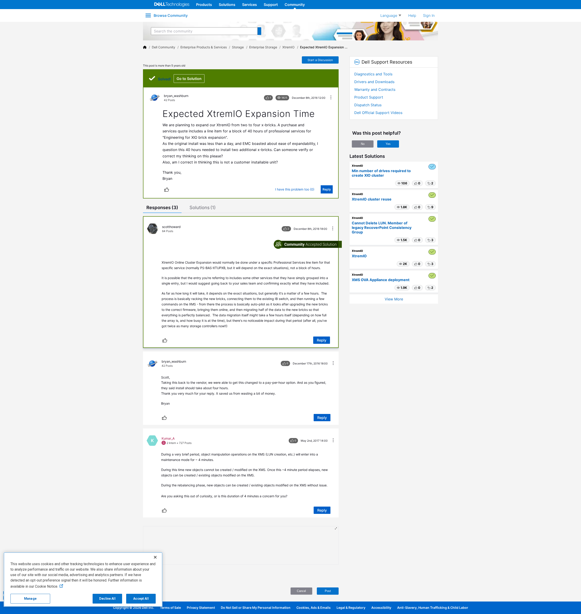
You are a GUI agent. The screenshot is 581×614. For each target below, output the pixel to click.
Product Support (368, 97)
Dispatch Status (368, 105)
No (362, 144)
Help (412, 15)
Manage (30, 598)
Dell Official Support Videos (378, 112)
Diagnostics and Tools (373, 74)
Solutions (227, 4)
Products (204, 4)
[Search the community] (259, 31)
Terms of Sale (170, 607)
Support (271, 4)
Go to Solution (189, 78)
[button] (402, 183)
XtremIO (288, 47)
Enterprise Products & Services (203, 47)
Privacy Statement (201, 607)
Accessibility (381, 607)
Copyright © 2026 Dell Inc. (133, 607)
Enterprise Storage (263, 47)
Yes (388, 144)
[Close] (155, 557)
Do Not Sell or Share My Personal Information (255, 607)
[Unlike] (166, 189)
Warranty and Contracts (374, 89)
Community (295, 4)
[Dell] (145, 47)
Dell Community (163, 47)
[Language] (391, 15)
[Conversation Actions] (331, 98)
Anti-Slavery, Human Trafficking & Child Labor (432, 607)
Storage (238, 47)
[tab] (162, 208)
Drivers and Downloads (374, 81)
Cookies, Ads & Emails (313, 607)
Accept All (140, 598)
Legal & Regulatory (351, 607)
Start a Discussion (320, 60)
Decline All (107, 598)
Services (249, 4)
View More (394, 299)
